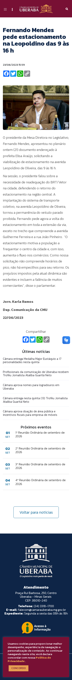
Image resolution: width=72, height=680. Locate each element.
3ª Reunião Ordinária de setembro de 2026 (40, 466)
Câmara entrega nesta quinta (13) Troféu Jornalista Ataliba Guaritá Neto (35, 400)
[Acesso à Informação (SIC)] (36, 627)
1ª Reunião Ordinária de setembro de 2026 (40, 434)
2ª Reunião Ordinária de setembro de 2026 (40, 450)
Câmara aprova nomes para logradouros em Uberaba (31, 387)
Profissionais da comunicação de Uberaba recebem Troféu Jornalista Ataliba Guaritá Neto (36, 374)
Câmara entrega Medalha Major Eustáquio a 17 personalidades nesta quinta (32, 360)
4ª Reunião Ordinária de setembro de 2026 (40, 482)
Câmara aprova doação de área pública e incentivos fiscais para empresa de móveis (30, 413)
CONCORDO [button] (18, 668)
